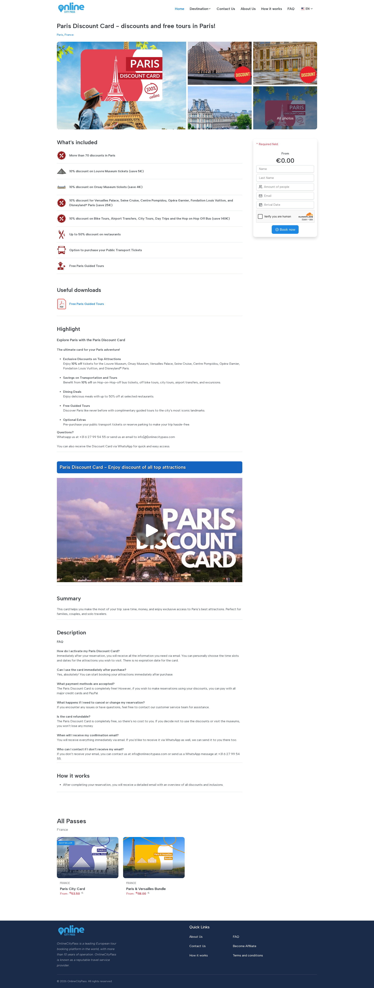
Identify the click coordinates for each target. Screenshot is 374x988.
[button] (200, 9)
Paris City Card (72, 889)
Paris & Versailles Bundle (146, 889)
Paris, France (65, 34)
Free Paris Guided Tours (86, 304)
